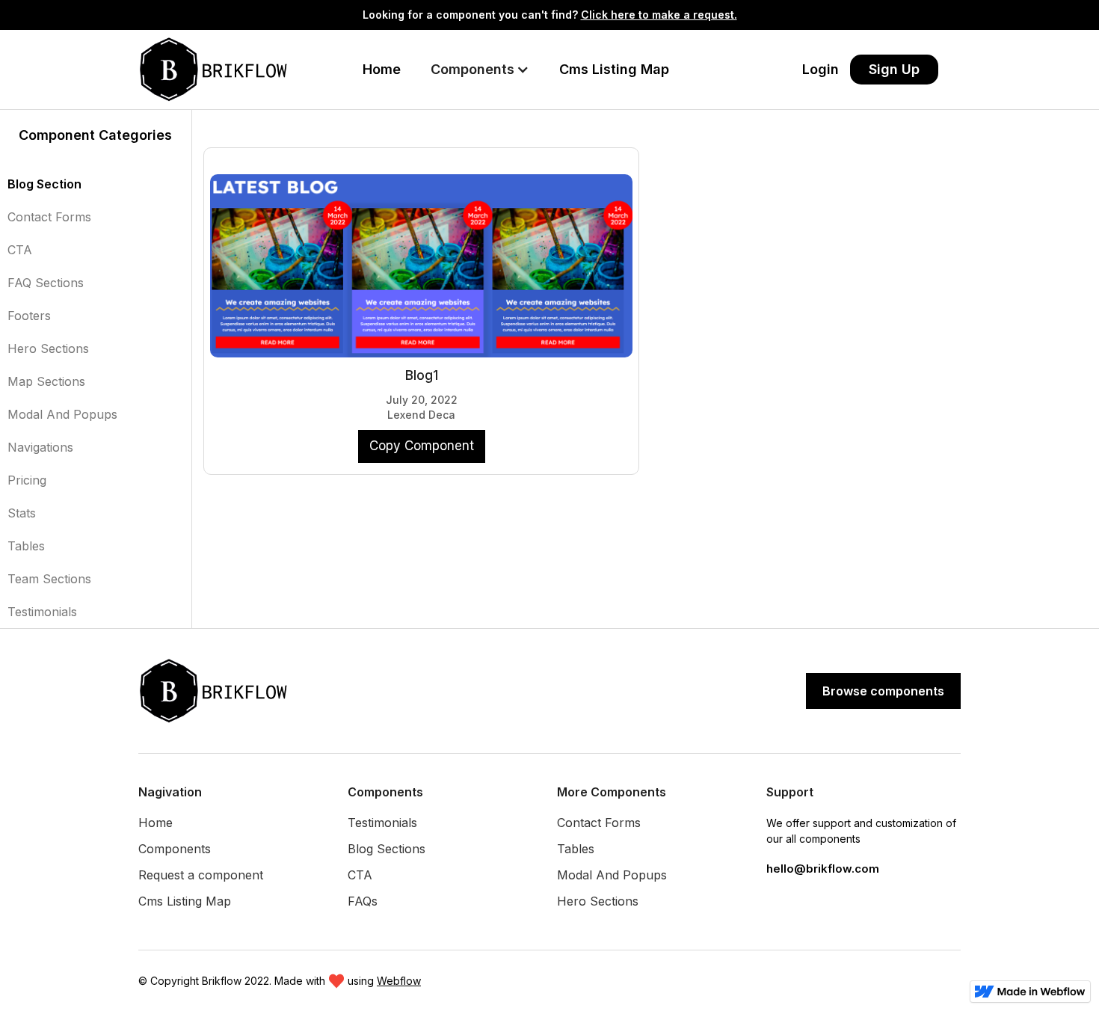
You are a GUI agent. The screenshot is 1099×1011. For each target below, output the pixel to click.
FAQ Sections (45, 282)
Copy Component (421, 445)
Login (820, 69)
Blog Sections (386, 848)
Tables (26, 545)
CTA (19, 249)
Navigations (40, 447)
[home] (216, 69)
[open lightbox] (421, 258)
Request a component (200, 874)
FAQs (363, 901)
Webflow (399, 980)
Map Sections (46, 381)
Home (382, 69)
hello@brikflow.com (822, 868)
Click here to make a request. (659, 14)
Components (174, 848)
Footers (29, 315)
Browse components (883, 690)
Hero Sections (48, 348)
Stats (21, 513)
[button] (480, 69)
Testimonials (42, 611)
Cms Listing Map (614, 69)
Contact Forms (49, 216)
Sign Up (894, 69)
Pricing (26, 480)
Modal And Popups (62, 414)
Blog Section (44, 183)
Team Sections (49, 578)
